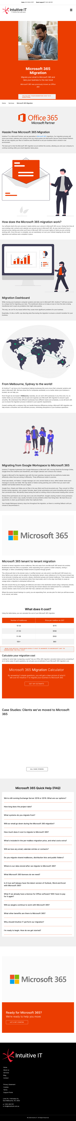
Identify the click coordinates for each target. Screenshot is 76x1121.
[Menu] (71, 10)
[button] (71, 18)
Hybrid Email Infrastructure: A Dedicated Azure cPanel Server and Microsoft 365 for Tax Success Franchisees (38, 730)
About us (6, 1070)
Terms (5, 1090)
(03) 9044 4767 (29, 2)
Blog (4, 1075)
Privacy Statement (9, 1084)
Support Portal (8, 1092)
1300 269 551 (49, 2)
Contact (6, 1078)
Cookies (6, 1087)
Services (11, 103)
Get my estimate (36, 684)
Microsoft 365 (41, 136)
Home (4, 103)
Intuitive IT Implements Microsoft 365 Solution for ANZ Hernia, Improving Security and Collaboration (62, 730)
